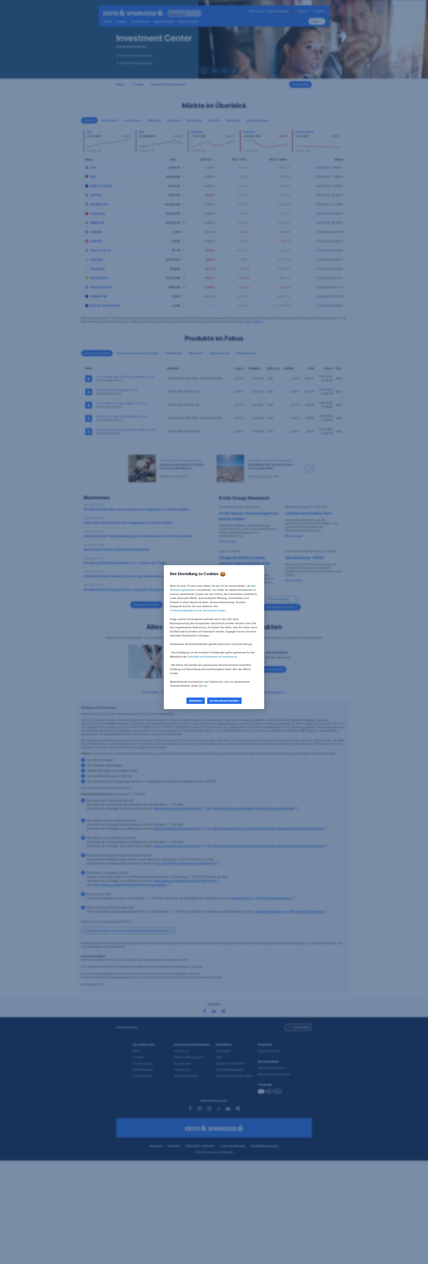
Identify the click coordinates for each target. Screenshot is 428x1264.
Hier (214, 589)
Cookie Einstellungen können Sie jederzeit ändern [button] (198, 610)
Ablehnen (195, 700)
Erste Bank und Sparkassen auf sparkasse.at (212, 656)
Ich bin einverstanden (224, 700)
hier (205, 685)
